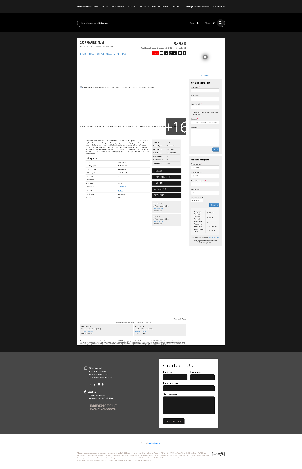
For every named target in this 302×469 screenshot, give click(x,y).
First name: (169, 372)
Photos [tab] (91, 53)
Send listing (159, 183)
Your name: (195, 87)
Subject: (194, 119)
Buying (131, 6)
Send (216, 149)
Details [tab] (83, 53)
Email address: (171, 383)
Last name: (195, 372)
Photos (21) (158, 170)
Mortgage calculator (167, 189)
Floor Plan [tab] (100, 53)
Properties (117, 6)
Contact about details (162, 177)
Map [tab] (124, 53)
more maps (205, 75)
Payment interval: (197, 198)
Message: (194, 127)
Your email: (195, 95)
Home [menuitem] (105, 6)
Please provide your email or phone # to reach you (204, 113)
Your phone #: (196, 104)
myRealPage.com (214, 238)
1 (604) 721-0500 (158, 221)
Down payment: (196, 172)
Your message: (170, 394)
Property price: (196, 164)
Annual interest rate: (198, 181)
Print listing (159, 195)
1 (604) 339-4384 (158, 208)
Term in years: (196, 189)
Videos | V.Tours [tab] (113, 53)
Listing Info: (91, 158)
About (176, 6)
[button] (90, 384)
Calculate (214, 205)
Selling (143, 6)
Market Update (160, 6)
